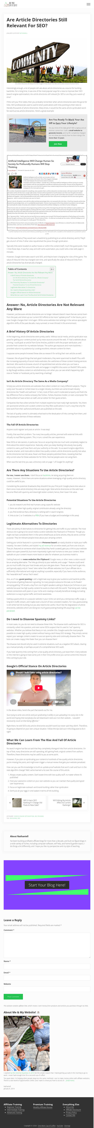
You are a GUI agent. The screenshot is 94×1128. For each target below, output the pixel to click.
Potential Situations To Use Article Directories (27, 285)
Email (7, 972)
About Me (70, 1107)
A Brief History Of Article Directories (22, 275)
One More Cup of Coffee (47, 1126)
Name (7, 961)
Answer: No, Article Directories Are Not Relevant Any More (30, 272)
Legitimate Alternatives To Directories (23, 287)
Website (7, 984)
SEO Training (39, 816)
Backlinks (13, 818)
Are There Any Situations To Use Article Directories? (27, 282)
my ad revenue (45, 545)
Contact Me (70, 1115)
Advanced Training (14, 1112)
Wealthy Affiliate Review (42, 1107)
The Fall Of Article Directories (22, 280)
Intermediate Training (15, 1109)
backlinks (47, 475)
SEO (19, 818)
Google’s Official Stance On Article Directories (25, 292)
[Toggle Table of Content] (50, 269)
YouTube (60, 1126)
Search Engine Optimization (24, 816)
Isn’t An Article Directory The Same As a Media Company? (30, 278)
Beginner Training (14, 1107)
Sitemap (67, 1126)
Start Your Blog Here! (47, 885)
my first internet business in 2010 (22, 1073)
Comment (9, 930)
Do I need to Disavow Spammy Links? (23, 290)
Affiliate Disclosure (73, 1109)
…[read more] (69, 1081)
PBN (37, 515)
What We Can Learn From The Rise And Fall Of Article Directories (32, 295)
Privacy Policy (71, 1112)
